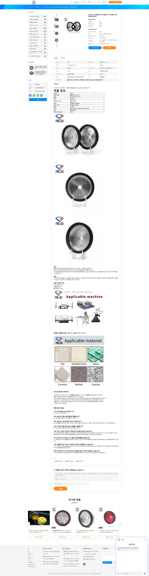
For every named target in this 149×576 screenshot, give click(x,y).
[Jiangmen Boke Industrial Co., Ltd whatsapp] (34, 95)
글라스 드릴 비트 (38, 31)
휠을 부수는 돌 (79, 461)
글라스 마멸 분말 (38, 46)
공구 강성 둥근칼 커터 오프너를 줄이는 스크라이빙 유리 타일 (71, 565)
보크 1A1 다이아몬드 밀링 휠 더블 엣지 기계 (51, 552)
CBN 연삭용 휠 (38, 22)
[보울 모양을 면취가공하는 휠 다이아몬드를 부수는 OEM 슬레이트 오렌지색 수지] (39, 518)
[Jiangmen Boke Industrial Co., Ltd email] (30, 95)
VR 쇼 (29, 555)
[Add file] (118, 573)
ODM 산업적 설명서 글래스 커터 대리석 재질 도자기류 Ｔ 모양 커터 (71, 553)
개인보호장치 (38, 48)
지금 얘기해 (115, 2)
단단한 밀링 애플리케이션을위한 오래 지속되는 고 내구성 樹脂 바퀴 (40, 73)
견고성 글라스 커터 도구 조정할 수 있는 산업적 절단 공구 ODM (71, 559)
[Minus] (145, 539)
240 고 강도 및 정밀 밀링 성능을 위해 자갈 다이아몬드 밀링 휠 (50, 562)
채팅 (38, 99)
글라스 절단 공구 (38, 34)
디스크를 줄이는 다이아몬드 (38, 52)
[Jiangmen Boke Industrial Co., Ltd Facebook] (84, 564)
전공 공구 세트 (38, 43)
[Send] (145, 573)
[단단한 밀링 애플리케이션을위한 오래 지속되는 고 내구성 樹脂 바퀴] (31, 73)
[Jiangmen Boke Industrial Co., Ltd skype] (41, 95)
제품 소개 (30, 553)
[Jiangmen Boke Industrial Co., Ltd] (34, 2)
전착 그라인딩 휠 (38, 19)
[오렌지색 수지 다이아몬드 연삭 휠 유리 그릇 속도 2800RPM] (62, 518)
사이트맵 (30, 562)
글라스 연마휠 (38, 28)
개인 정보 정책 (31, 566)
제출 (60, 488)
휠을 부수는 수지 (38, 25)
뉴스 (29, 560)
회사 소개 (30, 558)
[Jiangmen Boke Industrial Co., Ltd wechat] (37, 95)
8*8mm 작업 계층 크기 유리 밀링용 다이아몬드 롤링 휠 (51, 557)
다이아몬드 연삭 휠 (38, 16)
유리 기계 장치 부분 (38, 37)
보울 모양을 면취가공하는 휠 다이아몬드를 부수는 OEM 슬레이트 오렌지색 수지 (39, 532)
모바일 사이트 (31, 564)
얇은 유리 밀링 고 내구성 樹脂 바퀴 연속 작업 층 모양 (41, 67)
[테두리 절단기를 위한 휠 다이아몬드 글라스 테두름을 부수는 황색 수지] (86, 518)
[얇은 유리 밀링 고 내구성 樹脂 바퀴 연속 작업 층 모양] (31, 67)
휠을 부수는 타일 (69, 461)
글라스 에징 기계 (38, 40)
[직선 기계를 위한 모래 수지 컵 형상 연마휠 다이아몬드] (109, 518)
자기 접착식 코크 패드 (38, 56)
